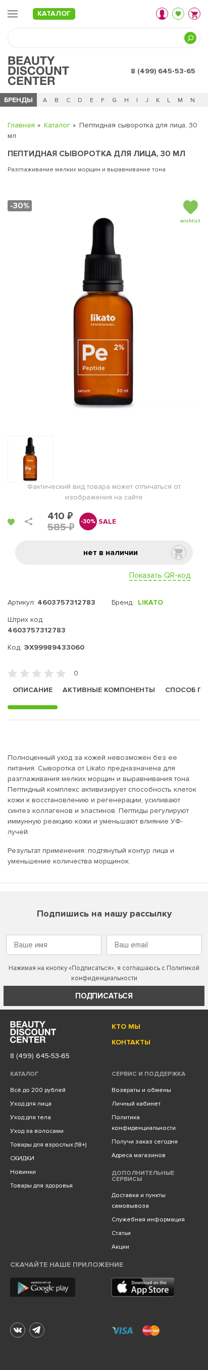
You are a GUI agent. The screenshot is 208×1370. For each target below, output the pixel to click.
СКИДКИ (22, 1158)
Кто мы (126, 1026)
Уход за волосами (37, 1131)
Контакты (131, 1042)
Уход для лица (30, 1104)
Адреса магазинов (139, 1155)
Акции (120, 1247)
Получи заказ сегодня (145, 1142)
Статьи (121, 1233)
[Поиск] (190, 38)
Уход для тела (30, 1117)
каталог (54, 13)
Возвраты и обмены (141, 1090)
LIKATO (150, 602)
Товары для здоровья (41, 1186)
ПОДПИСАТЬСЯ (104, 995)
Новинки (23, 1172)
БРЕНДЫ (18, 100)
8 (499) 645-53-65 (163, 71)
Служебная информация (148, 1219)
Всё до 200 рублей (38, 1090)
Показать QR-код (159, 575)
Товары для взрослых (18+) (48, 1145)
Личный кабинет (136, 1104)
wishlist (190, 221)
